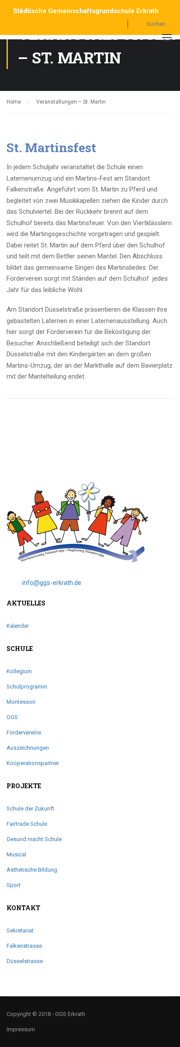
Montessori (21, 702)
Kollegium (19, 671)
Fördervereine (24, 732)
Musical (16, 854)
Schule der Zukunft (30, 808)
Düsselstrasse (25, 961)
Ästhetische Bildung (32, 869)
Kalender (18, 626)
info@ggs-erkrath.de (51, 583)
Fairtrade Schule (27, 824)
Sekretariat (20, 930)
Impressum (21, 1029)
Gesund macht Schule (34, 839)
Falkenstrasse (24, 946)
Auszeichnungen (28, 747)
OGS (12, 717)
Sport (14, 885)
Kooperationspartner (33, 763)
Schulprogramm (27, 686)
